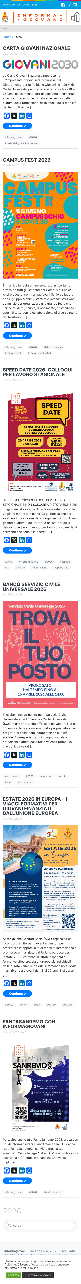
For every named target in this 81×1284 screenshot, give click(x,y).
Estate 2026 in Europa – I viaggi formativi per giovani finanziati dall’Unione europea (35, 806)
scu (9, 782)
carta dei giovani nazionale (22, 143)
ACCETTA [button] (13, 1275)
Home (7, 37)
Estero (9, 1004)
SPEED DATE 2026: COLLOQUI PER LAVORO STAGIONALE (38, 372)
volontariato (12, 776)
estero (69, 1004)
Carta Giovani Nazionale (36, 48)
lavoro (8, 561)
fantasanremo (53, 1192)
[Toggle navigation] (5, 28)
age (38, 1004)
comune (46, 776)
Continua (16, 126)
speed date (62, 567)
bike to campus (54, 347)
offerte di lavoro (28, 561)
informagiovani (13, 137)
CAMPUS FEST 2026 (27, 160)
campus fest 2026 (40, 352)
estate (52, 1004)
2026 (34, 137)
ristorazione (40, 567)
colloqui (65, 561)
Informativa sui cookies (37, 1274)
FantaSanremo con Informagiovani (29, 1024)
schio (63, 776)
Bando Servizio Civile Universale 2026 (31, 586)
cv (8, 567)
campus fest (14, 352)
